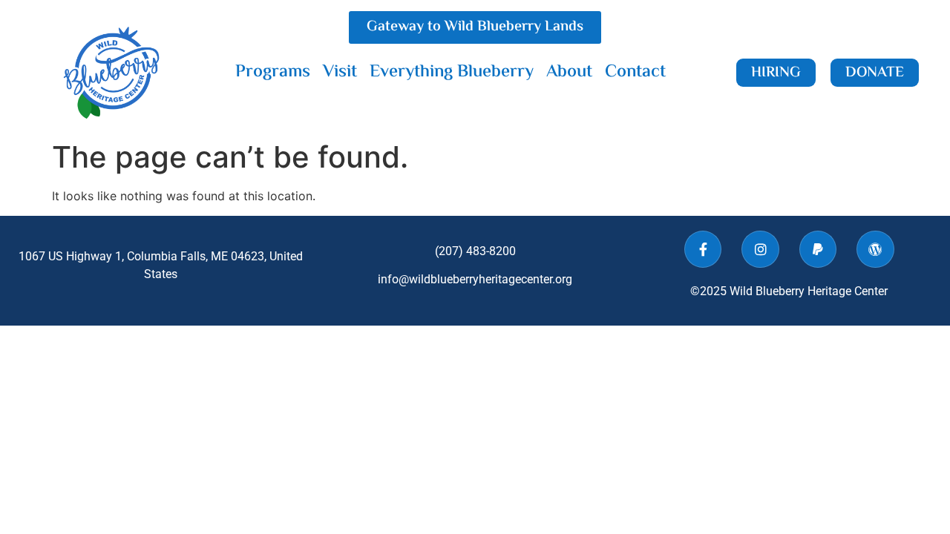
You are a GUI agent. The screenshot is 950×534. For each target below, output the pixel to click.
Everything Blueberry (452, 72)
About (569, 72)
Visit (340, 72)
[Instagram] (760, 249)
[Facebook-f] (702, 249)
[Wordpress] (875, 249)
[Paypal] (817, 249)
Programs (272, 72)
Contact (635, 72)
